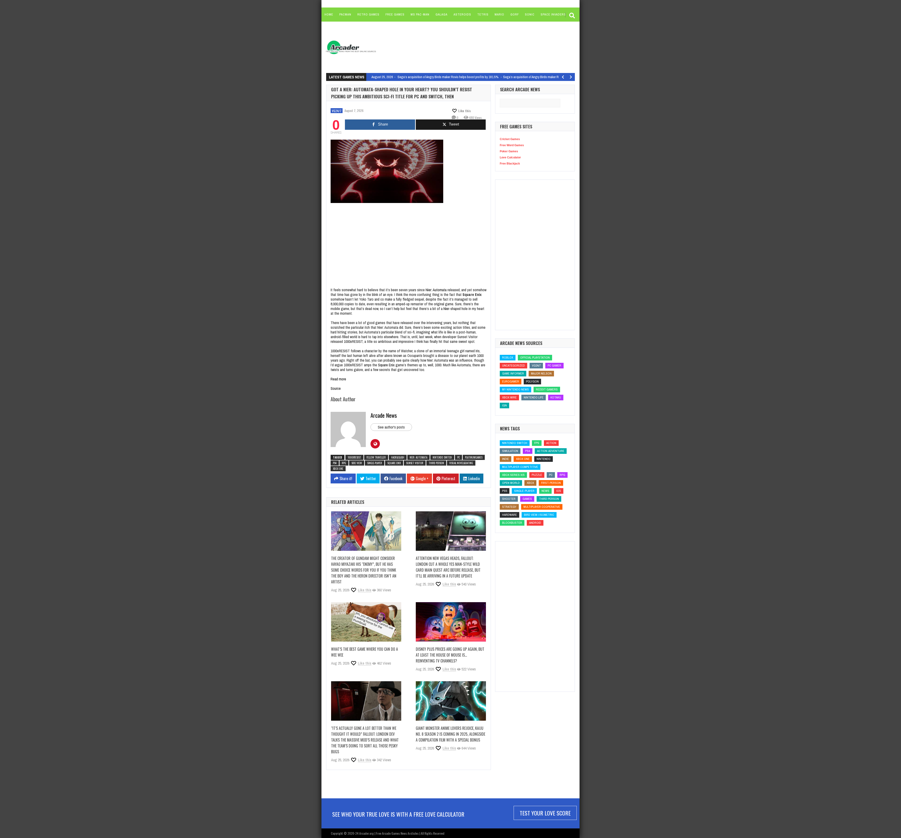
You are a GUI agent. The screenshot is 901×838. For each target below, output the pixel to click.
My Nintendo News (515, 389)
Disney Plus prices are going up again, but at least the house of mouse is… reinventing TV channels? (450, 655)
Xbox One (338, 469)
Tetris (483, 14)
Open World (511, 483)
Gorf (514, 14)
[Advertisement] (469, 46)
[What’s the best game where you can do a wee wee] (366, 622)
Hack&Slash (397, 457)
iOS (558, 491)
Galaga (441, 14)
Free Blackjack (510, 163)
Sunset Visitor (414, 463)
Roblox (507, 358)
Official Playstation (535, 358)
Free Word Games (512, 145)
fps (536, 443)
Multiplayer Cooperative (541, 507)
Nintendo (543, 459)
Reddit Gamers (547, 389)
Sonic (529, 14)
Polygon (532, 381)
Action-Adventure (550, 451)
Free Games (395, 14)
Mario (499, 14)
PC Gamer (554, 365)
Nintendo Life (533, 397)
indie (505, 459)
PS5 (504, 491)
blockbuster (512, 523)
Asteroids (462, 14)
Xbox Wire (509, 397)
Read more (338, 379)
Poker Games (509, 151)
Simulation (510, 451)
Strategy (509, 507)
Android (535, 523)
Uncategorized (513, 365)
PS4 (334, 463)
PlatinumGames (473, 457)
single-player (374, 463)
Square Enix (386, 364)
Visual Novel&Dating (461, 463)
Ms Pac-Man (420, 14)
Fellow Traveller (376, 457)
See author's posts (391, 427)
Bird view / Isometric (539, 515)
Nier (446, 308)
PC (458, 457)
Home (329, 14)
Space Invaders (553, 14)
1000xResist (354, 457)
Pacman (345, 14)
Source (336, 388)
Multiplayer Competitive (520, 467)
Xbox (530, 483)
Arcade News (383, 415)
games (527, 499)
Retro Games (368, 14)
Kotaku (555, 397)
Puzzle (537, 475)
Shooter (508, 499)
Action (551, 443)
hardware (509, 515)
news (545, 491)
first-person (551, 483)
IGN (504, 405)
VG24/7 (336, 110)
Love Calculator (510, 157)
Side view (356, 463)
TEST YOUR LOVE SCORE (545, 813)
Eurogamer (510, 381)
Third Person (436, 463)
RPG (344, 463)
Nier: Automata (436, 289)
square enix (394, 463)
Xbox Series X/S (513, 475)
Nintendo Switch (442, 457)
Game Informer (513, 373)
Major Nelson (541, 373)
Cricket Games (510, 139)
